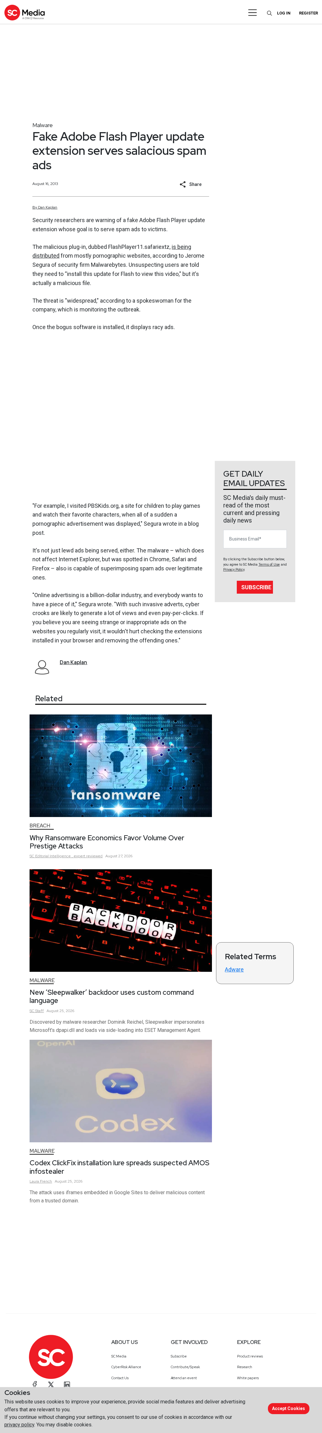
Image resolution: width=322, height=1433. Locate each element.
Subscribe (256, 587)
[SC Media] (24, 12)
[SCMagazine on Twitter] (51, 1384)
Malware (42, 125)
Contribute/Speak (185, 1367)
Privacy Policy (233, 570)
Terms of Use (269, 565)
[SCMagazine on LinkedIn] (67, 1384)
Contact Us (120, 1378)
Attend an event (184, 1378)
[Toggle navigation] (252, 12)
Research (244, 1367)
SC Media (118, 1356)
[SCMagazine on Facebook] (35, 1384)
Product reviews (250, 1356)
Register (308, 13)
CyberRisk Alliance (126, 1367)
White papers (248, 1378)
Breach (40, 825)
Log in (284, 13)
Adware (234, 969)
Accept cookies (288, 1408)
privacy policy (19, 1425)
